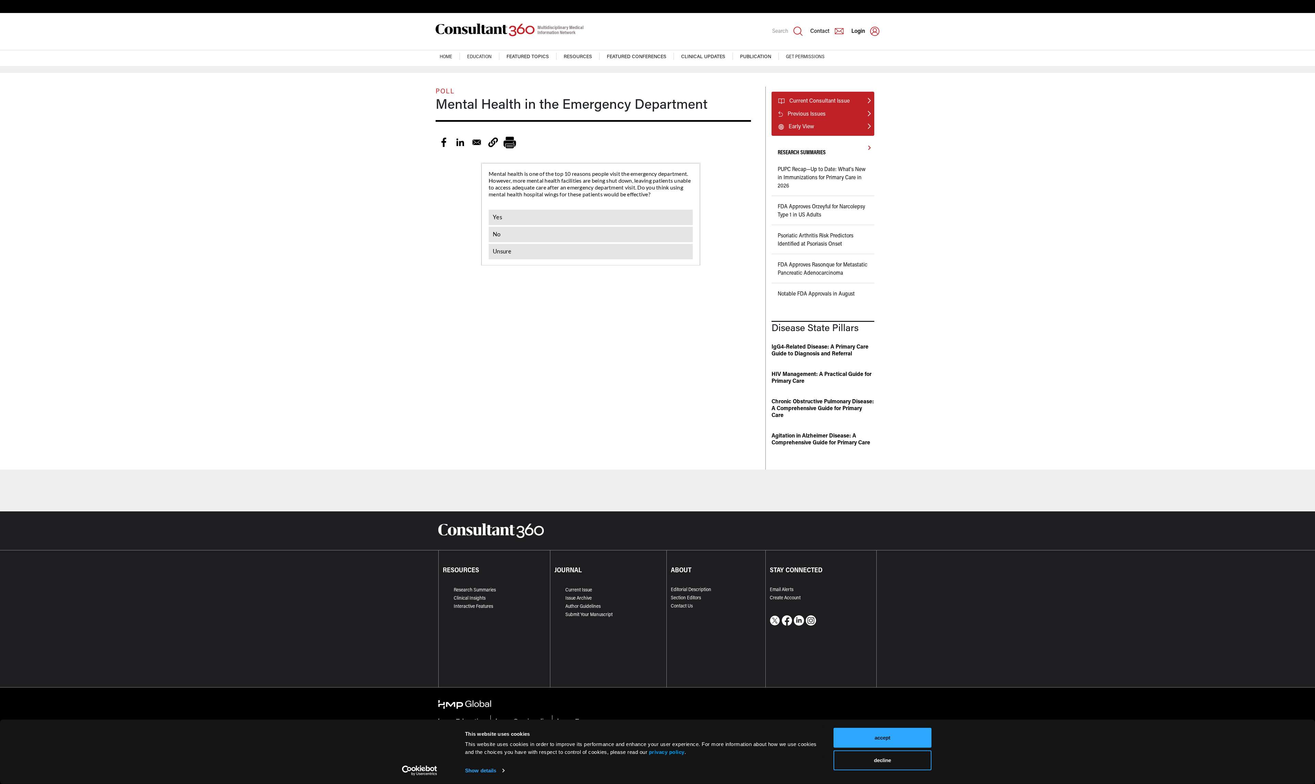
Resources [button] (578, 56)
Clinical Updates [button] (703, 56)
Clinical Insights (470, 597)
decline (882, 760)
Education (479, 56)
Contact (819, 30)
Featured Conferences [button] (636, 56)
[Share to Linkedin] (460, 142)
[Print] (509, 142)
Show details (480, 770)
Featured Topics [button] (527, 56)
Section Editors (686, 597)
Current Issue (578, 589)
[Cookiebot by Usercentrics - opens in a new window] (420, 771)
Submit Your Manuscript (589, 614)
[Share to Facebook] (444, 142)
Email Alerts (781, 589)
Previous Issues (807, 113)
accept (882, 738)
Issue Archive (578, 597)
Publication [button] (755, 56)
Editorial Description (691, 589)
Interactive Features (473, 606)
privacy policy (667, 752)
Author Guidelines (583, 606)
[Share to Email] (477, 142)
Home (446, 56)
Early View (801, 126)
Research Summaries (475, 589)
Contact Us (682, 605)
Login (858, 30)
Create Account (785, 597)
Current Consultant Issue (819, 100)
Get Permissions (805, 56)
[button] (493, 142)
